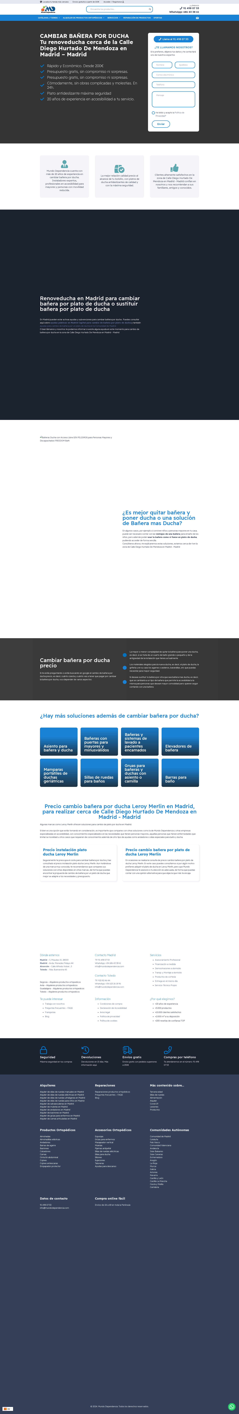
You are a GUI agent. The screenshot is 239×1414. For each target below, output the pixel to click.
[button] (232, 1407)
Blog (47, 1016)
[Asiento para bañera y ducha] (59, 742)
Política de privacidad (110, 1016)
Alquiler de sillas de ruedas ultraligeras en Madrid (62, 1098)
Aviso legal (105, 1012)
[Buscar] (150, 9)
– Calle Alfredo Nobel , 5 (56, 966)
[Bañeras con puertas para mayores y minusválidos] (99, 742)
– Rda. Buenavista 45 (53, 969)
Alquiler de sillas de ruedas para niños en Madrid (62, 1101)
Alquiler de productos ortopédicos (82, 18)
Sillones (98, 1157)
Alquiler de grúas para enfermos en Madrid (60, 1115)
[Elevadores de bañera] (180, 742)
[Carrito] (197, 18)
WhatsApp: (108, 963)
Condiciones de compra (111, 1004)
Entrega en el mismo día (166, 981)
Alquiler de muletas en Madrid (54, 1106)
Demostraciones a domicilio (168, 968)
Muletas (98, 1145)
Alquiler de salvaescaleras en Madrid (57, 1103)
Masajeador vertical (104, 1142)
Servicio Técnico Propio (166, 985)
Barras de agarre (48, 1145)
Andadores (45, 1142)
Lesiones (154, 1106)
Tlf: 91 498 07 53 (102, 960)
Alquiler (153, 1101)
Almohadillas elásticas (50, 1139)
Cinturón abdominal (49, 1157)
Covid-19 (154, 1103)
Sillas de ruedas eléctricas (107, 1151)
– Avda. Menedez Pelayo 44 (56, 963)
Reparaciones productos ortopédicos (112, 1092)
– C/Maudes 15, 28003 (54, 960)
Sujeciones (100, 1160)
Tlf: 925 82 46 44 (102, 980)
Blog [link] (97, 1098)
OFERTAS (157, 18)
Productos (155, 1109)
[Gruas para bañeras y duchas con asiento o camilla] (140, 773)
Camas (43, 1154)
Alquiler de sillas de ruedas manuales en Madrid (62, 1092)
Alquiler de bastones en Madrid (54, 1112)
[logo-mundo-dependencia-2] (48, 9)
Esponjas (99, 1136)
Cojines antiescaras (49, 1163)
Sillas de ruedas (157, 1095)
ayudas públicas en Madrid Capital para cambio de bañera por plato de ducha (90, 322)
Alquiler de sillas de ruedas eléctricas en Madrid (62, 1095)
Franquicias (50, 1012)
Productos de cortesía (165, 977)
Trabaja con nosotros (55, 1004)
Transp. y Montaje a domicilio (168, 972)
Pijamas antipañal (103, 1148)
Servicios (112, 18)
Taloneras (99, 1163)
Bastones (44, 1148)
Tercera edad (156, 1092)
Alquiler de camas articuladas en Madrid (58, 1118)
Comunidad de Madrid (160, 1136)
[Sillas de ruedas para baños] (99, 773)
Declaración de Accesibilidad (113, 1008)
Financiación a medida (165, 964)
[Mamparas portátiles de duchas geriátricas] (59, 773)
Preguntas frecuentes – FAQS (59, 1008)
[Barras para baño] (180, 773)
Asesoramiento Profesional (167, 960)
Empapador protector (50, 1166)
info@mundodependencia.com (109, 966)
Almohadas (45, 1136)
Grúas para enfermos (105, 1139)
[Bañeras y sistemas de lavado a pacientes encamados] (140, 742)
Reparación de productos (137, 18)
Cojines (43, 1160)
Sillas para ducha (102, 1154)
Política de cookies (108, 1020)
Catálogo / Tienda (48, 18)
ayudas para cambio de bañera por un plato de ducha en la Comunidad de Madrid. (78, 326)
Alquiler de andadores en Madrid (55, 1109)
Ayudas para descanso (105, 1166)
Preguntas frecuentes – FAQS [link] (109, 1095)
